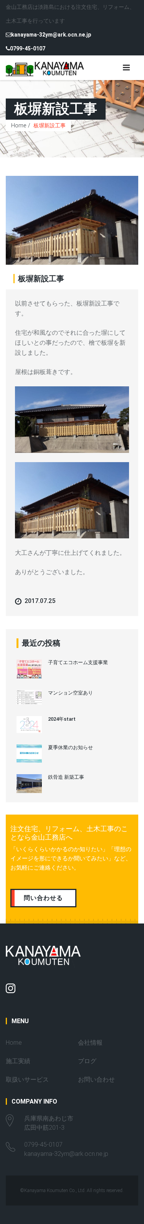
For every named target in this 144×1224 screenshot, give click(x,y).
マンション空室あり (70, 693)
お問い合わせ (96, 1079)
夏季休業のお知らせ (70, 747)
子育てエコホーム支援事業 (78, 662)
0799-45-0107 (27, 48)
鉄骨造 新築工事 (66, 777)
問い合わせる (43, 898)
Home (18, 125)
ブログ (87, 1061)
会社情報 (90, 1042)
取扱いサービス (27, 1079)
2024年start (62, 719)
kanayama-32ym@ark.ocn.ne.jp (51, 35)
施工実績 (18, 1061)
